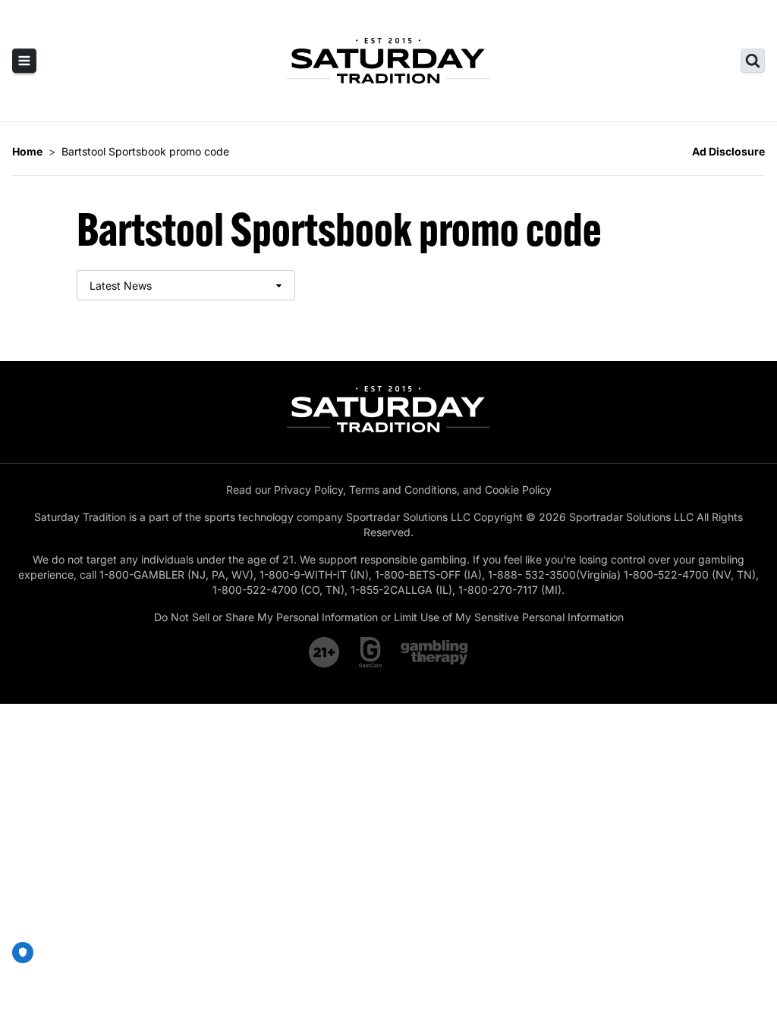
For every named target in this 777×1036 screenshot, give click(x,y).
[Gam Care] (370, 652)
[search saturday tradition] (753, 61)
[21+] (325, 652)
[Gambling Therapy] (434, 652)
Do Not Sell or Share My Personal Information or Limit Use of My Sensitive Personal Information (389, 617)
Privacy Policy (308, 489)
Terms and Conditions (403, 489)
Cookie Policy (518, 489)
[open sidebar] (24, 61)
